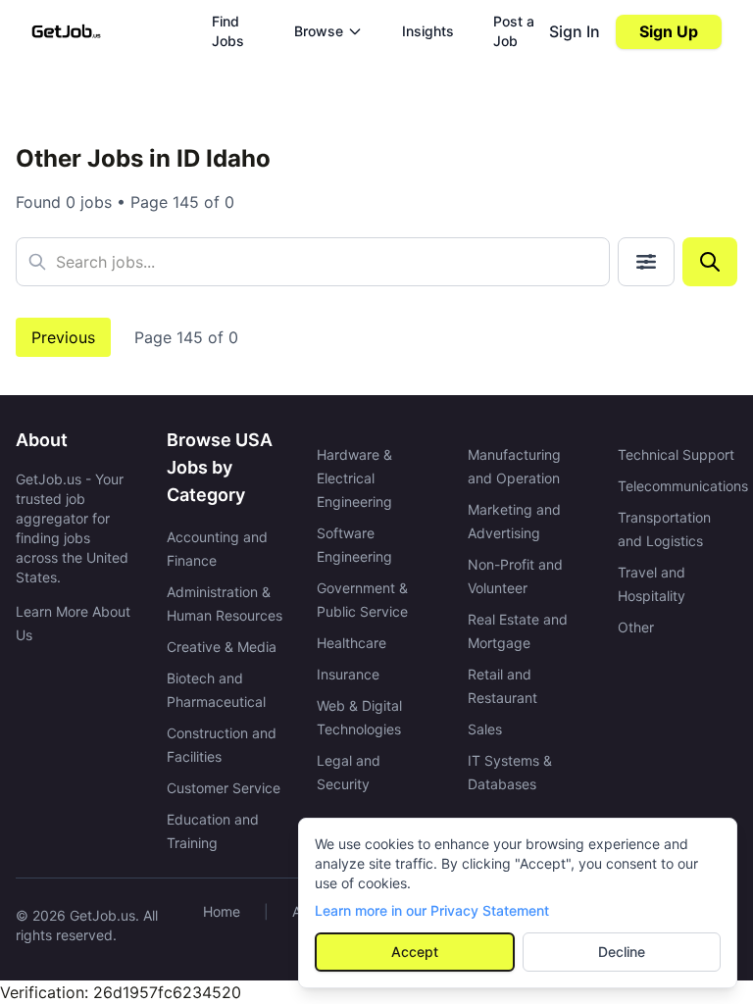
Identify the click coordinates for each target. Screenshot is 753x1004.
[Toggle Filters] (646, 261)
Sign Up (668, 31)
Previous (63, 337)
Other (636, 627)
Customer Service (223, 787)
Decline (621, 951)
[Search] (709, 261)
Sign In (574, 31)
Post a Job (513, 31)
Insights (428, 31)
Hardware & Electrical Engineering (354, 478)
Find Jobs (228, 31)
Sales (485, 729)
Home (221, 911)
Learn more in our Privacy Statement (432, 910)
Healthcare (351, 642)
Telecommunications (683, 485)
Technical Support (676, 454)
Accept (414, 951)
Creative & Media (221, 646)
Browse (318, 31)
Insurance (348, 674)
